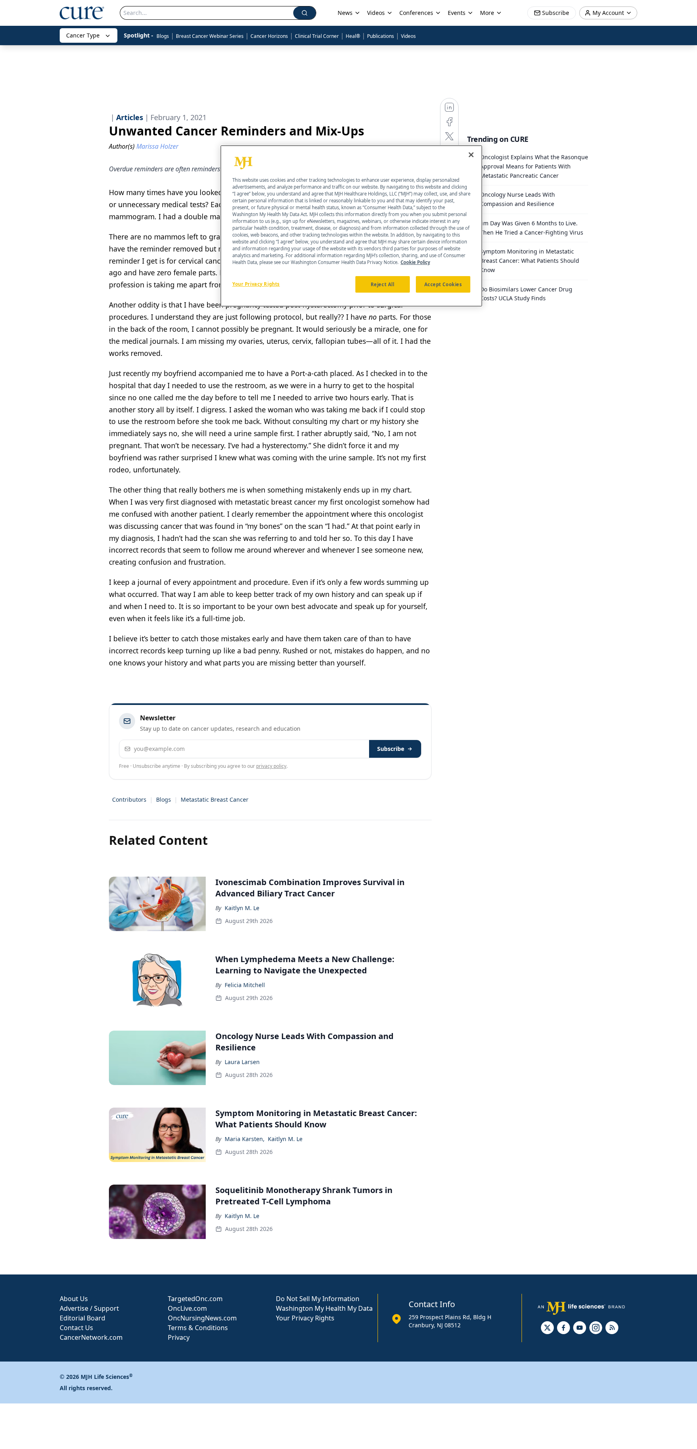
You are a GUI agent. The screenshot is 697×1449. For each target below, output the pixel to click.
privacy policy (271, 766)
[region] (351, 226)
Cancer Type (83, 35)
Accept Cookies (443, 284)
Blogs (163, 36)
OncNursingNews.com (202, 1318)
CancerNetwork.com (91, 1337)
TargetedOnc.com (195, 1298)
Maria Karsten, (245, 1139)
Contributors (129, 799)
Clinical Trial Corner (317, 36)
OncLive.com (187, 1308)
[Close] (471, 155)
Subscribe (390, 749)
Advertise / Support (89, 1308)
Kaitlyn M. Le (242, 908)
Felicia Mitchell (245, 985)
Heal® (353, 36)
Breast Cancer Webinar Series (210, 36)
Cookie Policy (415, 262)
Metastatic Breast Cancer (214, 799)
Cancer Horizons (269, 36)
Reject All (382, 284)
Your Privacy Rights (305, 1318)
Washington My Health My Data (324, 1308)
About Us (74, 1298)
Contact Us (76, 1327)
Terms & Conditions (198, 1327)
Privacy (179, 1337)
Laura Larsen (242, 1062)
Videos (408, 36)
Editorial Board (82, 1318)
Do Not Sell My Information (317, 1298)
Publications (380, 36)
